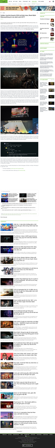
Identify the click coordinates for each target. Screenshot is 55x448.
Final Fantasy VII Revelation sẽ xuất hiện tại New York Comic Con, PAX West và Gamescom (17, 203)
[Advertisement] (19, 181)
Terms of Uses (26, 443)
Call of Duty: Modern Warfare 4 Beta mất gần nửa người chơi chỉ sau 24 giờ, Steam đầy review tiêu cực (32, 200)
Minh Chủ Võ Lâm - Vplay (44, 23)
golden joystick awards (6, 213)
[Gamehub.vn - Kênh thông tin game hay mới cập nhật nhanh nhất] (4, 1)
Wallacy (38, 4)
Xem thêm (52, 79)
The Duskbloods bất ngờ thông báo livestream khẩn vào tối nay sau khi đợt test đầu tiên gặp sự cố (26, 312)
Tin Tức (10, 1)
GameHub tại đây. (22, 170)
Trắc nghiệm (41, 1)
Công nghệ (25, 1)
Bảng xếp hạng (16, 434)
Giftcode (10, 434)
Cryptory (33, 4)
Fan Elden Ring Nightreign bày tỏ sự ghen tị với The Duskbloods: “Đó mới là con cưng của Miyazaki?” (26, 280)
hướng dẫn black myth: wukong (27, 213)
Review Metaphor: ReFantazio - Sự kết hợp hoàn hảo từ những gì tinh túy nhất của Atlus (44, 109)
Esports (51, 434)
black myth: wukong (13, 213)
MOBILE (10, 4)
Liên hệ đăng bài (28, 445)
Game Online (45, 434)
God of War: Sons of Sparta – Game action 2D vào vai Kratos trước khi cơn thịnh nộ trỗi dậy (44, 84)
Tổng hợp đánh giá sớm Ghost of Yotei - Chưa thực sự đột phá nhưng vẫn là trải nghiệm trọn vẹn (43, 91)
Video (20, 1)
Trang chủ (4, 434)
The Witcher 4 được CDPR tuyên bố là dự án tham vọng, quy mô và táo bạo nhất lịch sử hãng (31, 195)
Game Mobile (39, 434)
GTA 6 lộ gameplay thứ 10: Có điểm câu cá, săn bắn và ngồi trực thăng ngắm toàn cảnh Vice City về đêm (26, 291)
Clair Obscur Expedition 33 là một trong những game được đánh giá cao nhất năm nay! (43, 97)
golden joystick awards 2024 (9, 214)
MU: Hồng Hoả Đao (43, 33)
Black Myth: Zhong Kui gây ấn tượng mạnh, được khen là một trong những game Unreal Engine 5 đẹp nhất (26, 334)
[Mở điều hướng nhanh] (37, 12)
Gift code (15, 1)
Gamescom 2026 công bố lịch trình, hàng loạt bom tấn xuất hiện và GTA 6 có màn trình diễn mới (13, 200)
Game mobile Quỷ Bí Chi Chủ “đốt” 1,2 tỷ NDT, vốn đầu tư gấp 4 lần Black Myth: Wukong (25, 302)
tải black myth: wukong (19, 213)
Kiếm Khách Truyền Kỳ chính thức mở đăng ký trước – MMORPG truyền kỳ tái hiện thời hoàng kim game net (26, 323)
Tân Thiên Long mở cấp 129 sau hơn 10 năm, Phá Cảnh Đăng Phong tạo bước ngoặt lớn (26, 384)
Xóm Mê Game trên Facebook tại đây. (17, 168)
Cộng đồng (34, 1)
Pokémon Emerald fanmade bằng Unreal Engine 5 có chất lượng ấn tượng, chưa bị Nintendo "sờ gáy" (25, 423)
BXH (29, 1)
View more (19, 431)
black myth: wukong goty (17, 214)
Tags (2, 213)
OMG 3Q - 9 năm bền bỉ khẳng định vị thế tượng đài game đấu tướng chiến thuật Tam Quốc (13, 195)
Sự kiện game (26, 434)
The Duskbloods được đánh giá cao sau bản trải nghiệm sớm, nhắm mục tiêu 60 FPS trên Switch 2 (26, 344)
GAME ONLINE (14, 4)
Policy (30, 443)
